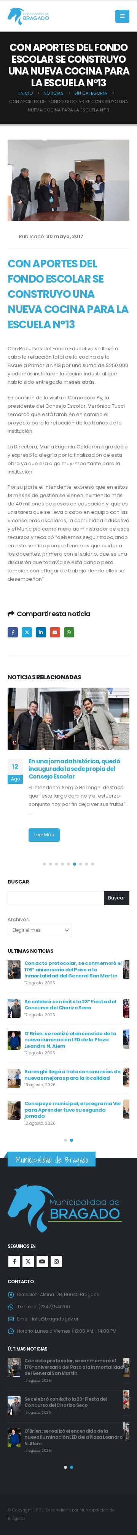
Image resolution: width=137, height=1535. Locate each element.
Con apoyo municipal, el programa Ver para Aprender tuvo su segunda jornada (77, 1396)
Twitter (27, 632)
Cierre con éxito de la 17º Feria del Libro (78, 1001)
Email (55, 632)
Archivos (18, 919)
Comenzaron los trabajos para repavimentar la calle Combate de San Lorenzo (79, 1039)
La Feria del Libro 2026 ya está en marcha (71, 1074)
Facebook (13, 632)
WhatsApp (69, 632)
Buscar (18, 882)
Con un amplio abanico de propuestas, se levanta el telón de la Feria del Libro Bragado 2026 (79, 1109)
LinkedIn (41, 632)
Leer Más (44, 835)
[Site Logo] (28, 16)
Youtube (42, 1261)
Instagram (56, 1261)
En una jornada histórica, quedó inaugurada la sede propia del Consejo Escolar (74, 769)
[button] (122, 16)
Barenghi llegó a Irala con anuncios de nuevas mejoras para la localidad (74, 1364)
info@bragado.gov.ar (55, 1319)
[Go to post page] (68, 719)
